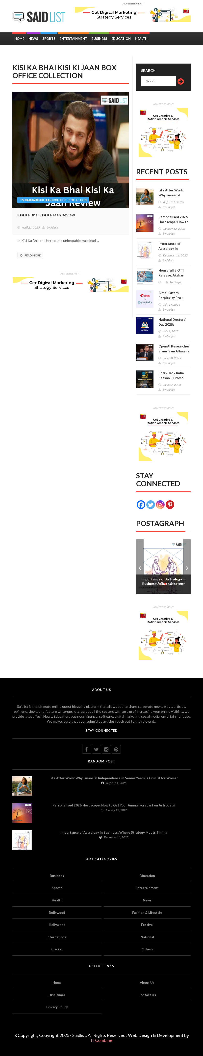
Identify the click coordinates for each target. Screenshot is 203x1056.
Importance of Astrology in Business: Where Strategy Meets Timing (114, 832)
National (147, 937)
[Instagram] (160, 504)
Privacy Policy (57, 1007)
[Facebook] (141, 504)
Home (19, 39)
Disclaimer (57, 995)
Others (147, 949)
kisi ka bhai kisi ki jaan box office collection (53, 200)
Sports (48, 39)
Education (121, 39)
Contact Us (147, 995)
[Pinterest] (170, 504)
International (57, 937)
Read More (33, 255)
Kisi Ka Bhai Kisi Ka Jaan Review (46, 214)
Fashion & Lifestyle (147, 913)
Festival (147, 925)
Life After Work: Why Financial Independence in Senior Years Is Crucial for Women (114, 778)
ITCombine (101, 1040)
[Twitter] (150, 504)
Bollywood (57, 913)
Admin (54, 227)
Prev (140, 566)
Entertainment (73, 39)
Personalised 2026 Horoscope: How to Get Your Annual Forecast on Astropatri (113, 805)
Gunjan (170, 207)
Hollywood (57, 925)
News (33, 39)
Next (187, 566)
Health (141, 39)
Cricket (57, 949)
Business (99, 39)
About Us (147, 983)
